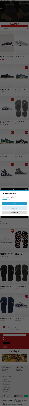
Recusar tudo (14, 212)
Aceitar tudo (14, 203)
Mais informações (6, 199)
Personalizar (14, 208)
